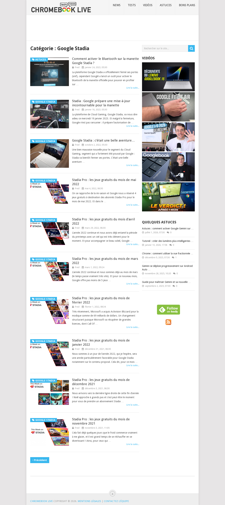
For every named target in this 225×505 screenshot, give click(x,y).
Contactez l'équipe (116, 501)
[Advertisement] (112, 27)
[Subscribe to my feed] (168, 324)
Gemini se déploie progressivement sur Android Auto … (167, 268)
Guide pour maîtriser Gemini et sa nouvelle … (166, 282)
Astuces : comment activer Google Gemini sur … (168, 228)
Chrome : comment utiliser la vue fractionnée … (167, 253)
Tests (132, 5)
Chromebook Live (41, 501)
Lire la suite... (132, 87)
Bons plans (187, 5)
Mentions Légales (89, 501)
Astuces (166, 5)
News (116, 5)
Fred (77, 67)
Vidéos (147, 5)
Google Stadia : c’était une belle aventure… (103, 140)
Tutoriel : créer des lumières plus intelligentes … (167, 241)
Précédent (40, 460)
